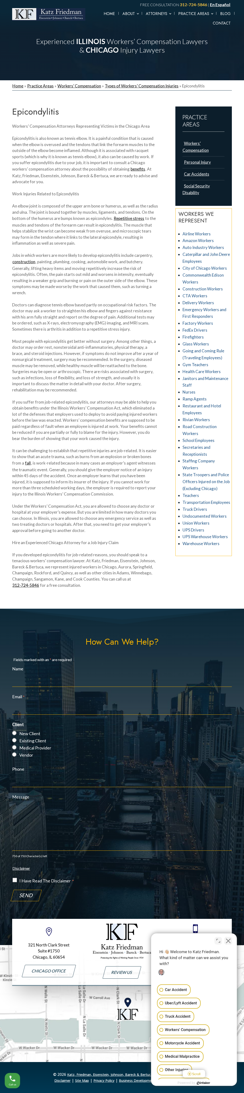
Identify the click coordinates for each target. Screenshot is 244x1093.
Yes (129, 556)
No (113, 556)
